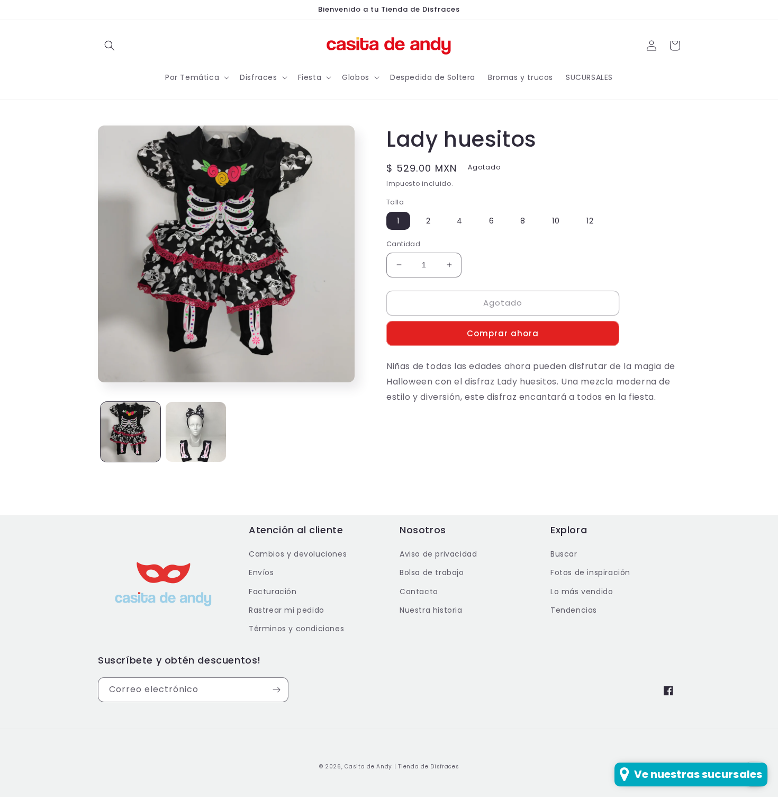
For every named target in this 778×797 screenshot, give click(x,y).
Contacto (419, 591)
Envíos (261, 572)
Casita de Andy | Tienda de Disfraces (402, 767)
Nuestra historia (431, 610)
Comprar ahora (503, 333)
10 (556, 221)
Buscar (563, 554)
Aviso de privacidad (438, 554)
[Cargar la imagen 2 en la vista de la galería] (195, 432)
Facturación (273, 591)
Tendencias (573, 610)
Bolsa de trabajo (432, 572)
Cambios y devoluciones (298, 554)
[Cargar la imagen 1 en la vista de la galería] (130, 432)
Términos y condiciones (296, 628)
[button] (109, 45)
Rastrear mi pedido (286, 610)
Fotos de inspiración (590, 572)
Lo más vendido (581, 591)
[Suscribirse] (276, 689)
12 (590, 221)
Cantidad (403, 244)
